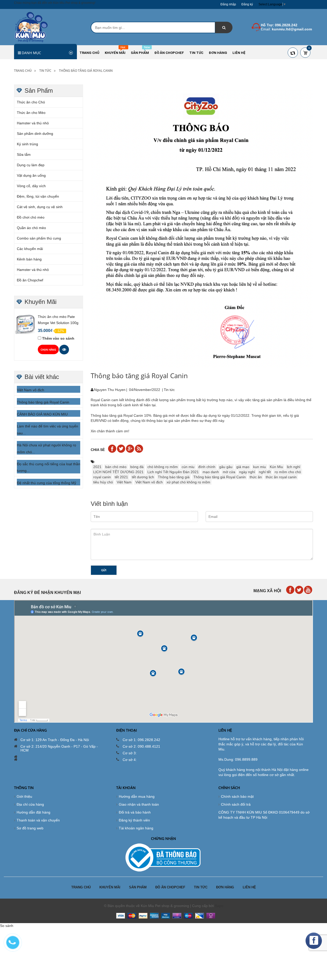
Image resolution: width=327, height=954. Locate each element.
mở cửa (229, 472)
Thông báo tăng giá (174, 477)
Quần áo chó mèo (31, 228)
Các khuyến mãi (30, 249)
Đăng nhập (228, 4)
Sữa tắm (24, 154)
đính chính (206, 467)
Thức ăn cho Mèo (31, 113)
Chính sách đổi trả (236, 804)
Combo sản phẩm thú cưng (39, 238)
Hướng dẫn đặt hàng (33, 812)
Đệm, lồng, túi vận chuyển (38, 196)
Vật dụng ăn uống (31, 175)
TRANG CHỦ (81, 887)
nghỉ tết (265, 472)
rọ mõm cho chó (288, 472)
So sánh (6, 926)
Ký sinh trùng (27, 144)
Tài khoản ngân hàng (136, 828)
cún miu (188, 467)
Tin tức (45, 70)
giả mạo (242, 467)
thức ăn (256, 477)
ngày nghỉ (247, 472)
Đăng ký (247, 4)
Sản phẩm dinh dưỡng (35, 134)
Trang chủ (23, 70)
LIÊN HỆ (249, 887)
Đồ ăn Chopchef (30, 280)
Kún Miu (276, 467)
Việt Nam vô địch (30, 390)
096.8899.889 (246, 759)
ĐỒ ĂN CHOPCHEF (170, 887)
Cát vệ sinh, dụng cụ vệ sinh (40, 207)
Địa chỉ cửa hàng (30, 804)
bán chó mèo (115, 467)
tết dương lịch (143, 477)
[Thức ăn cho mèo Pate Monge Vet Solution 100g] (25, 324)
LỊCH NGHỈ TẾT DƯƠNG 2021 (118, 472)
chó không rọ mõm (162, 467)
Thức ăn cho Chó (31, 102)
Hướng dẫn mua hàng (137, 796)
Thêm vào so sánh (58, 338)
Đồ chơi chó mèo (30, 217)
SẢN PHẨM (138, 887)
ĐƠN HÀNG (225, 887)
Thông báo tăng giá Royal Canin (43, 402)
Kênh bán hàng (29, 259)
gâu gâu (225, 467)
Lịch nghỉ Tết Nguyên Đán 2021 (173, 472)
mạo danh (211, 472)
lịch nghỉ (293, 467)
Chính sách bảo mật (237, 796)
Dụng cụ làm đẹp (30, 165)
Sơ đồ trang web (30, 828)
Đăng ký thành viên (134, 820)
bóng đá (137, 467)
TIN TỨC (200, 887)
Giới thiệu (24, 796)
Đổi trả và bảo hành (135, 812)
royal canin (102, 477)
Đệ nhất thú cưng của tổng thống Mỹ (46, 483)
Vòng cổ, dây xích (31, 186)
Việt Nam (124, 482)
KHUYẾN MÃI (109, 887)
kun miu (259, 467)
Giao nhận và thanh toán (139, 804)
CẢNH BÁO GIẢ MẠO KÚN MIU (42, 414)
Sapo (219, 906)
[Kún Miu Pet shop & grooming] (31, 27)
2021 (97, 467)
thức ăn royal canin (281, 477)
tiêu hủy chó (103, 482)
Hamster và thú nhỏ (33, 123)
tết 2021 (121, 477)
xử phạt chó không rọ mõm (188, 482)
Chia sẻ (98, 450)
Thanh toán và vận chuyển (38, 820)
